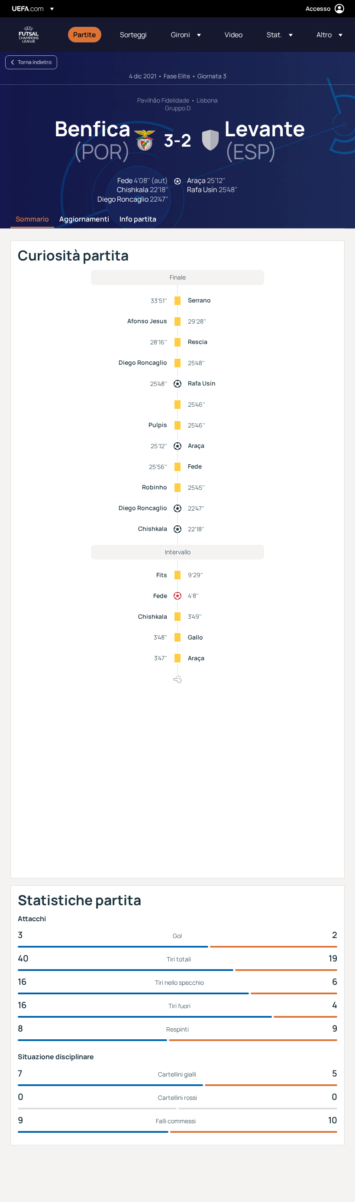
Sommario (32, 219)
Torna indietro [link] (35, 62)
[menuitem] (86, 34)
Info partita (137, 219)
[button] (186, 34)
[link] (85, 34)
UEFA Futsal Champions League (28, 34)
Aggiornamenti (84, 219)
